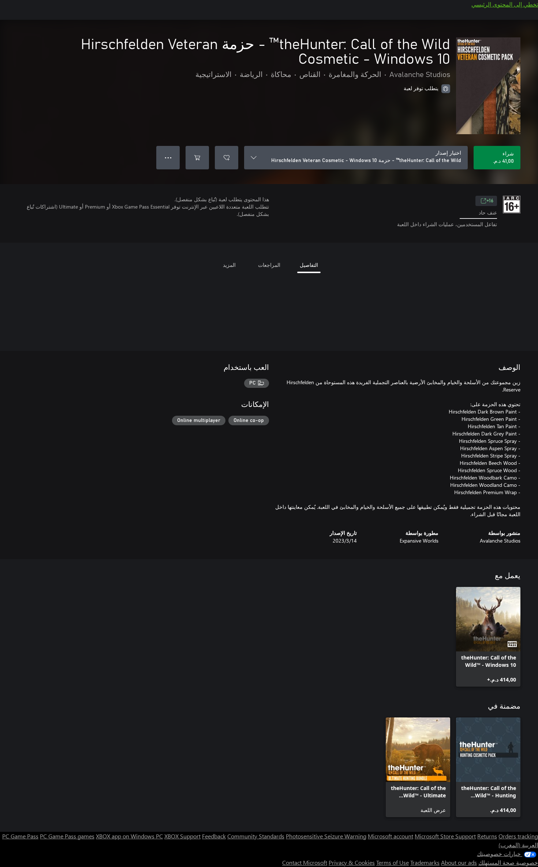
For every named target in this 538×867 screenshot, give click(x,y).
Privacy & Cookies (352, 862)
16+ (489, 200)
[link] (488, 637)
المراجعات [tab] (269, 264)
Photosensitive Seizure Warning (326, 836)
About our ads (459, 862)
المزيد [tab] (229, 264)
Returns (487, 836)
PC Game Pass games (67, 836)
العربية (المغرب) (518, 845)
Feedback (214, 836)
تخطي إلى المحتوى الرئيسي (504, 4)
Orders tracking (518, 836)
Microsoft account (390, 836)
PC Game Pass (20, 836)
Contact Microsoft (304, 862)
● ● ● (168, 157)
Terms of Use (392, 862)
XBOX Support (182, 836)
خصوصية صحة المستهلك (508, 862)
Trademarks (425, 862)
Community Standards (255, 836)
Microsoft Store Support (445, 836)
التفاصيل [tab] (309, 264)
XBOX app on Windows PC (129, 836)
